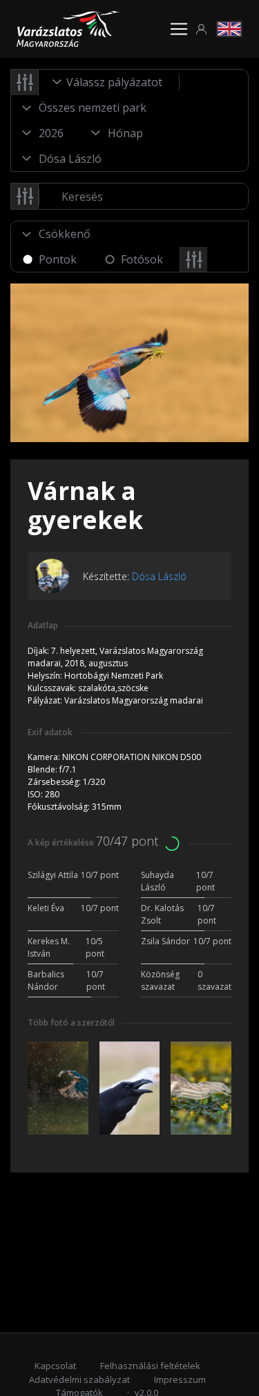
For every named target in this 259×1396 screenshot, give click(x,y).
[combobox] (109, 82)
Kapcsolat (55, 1365)
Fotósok (142, 259)
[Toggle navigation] (179, 29)
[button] (202, 29)
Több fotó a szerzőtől (71, 1022)
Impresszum (180, 1379)
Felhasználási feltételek (150, 1365)
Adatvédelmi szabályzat (79, 1379)
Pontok (58, 259)
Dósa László (159, 576)
